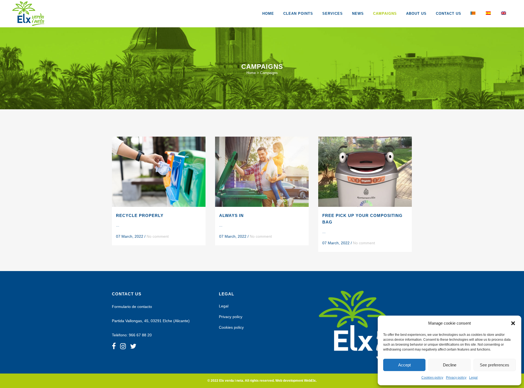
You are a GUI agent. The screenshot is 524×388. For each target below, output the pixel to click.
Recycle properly (139, 215)
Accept (404, 365)
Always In (231, 215)
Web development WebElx (295, 381)
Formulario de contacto (132, 306)
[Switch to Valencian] (473, 13)
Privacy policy (456, 378)
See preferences (494, 365)
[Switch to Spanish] (488, 13)
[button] (513, 323)
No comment (158, 236)
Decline (449, 365)
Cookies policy (432, 378)
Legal (473, 378)
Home (251, 73)
